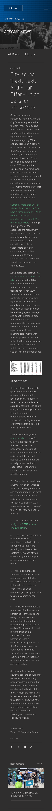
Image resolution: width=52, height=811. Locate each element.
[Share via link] (31, 746)
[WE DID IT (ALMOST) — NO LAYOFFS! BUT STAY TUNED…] (26, 778)
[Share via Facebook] (11, 746)
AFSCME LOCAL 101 (14, 19)
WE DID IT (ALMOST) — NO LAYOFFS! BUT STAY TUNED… (24, 794)
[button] (46, 8)
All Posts (14, 54)
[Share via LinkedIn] (24, 746)
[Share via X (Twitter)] (18, 746)
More (28, 54)
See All (39, 763)
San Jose (14, 738)
